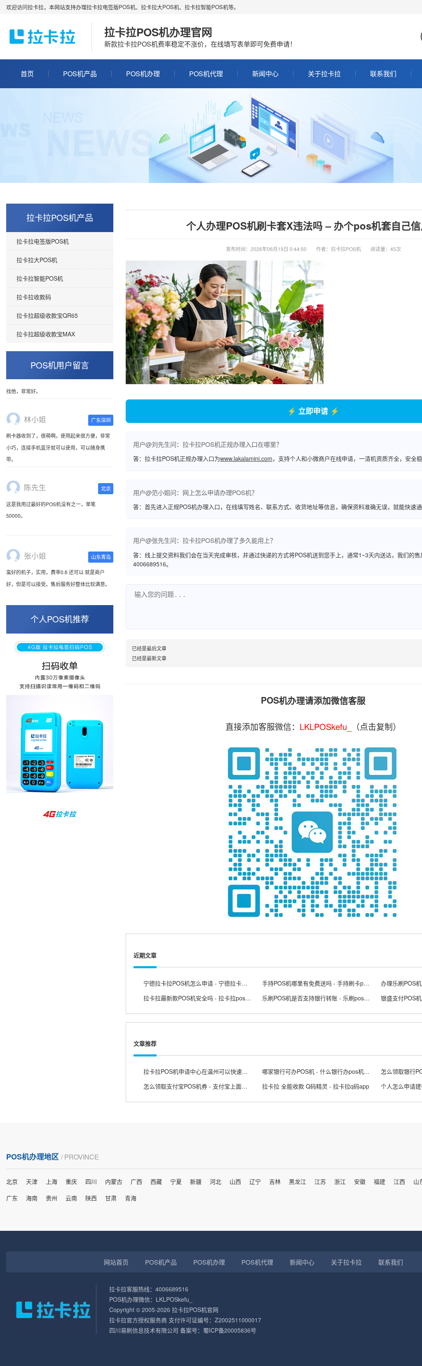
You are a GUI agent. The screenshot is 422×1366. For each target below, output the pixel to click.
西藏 (156, 1181)
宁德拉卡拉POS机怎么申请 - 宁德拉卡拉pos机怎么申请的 (217, 983)
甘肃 (111, 1198)
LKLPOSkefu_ (326, 726)
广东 (12, 1198)
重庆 (71, 1181)
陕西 (91, 1198)
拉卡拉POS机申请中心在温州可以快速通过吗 (201, 1071)
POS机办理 (143, 73)
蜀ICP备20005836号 (229, 1330)
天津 (32, 1181)
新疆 (196, 1181)
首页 (27, 73)
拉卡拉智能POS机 (39, 278)
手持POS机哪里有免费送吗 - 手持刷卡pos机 (318, 983)
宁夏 (176, 1181)
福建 (379, 1181)
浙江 (340, 1181)
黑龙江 (297, 1181)
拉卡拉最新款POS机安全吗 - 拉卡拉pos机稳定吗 (205, 998)
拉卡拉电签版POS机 (42, 241)
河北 (215, 1181)
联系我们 (383, 73)
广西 (136, 1181)
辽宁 (255, 1181)
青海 (130, 1198)
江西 (399, 1181)
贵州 (51, 1198)
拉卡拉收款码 (33, 297)
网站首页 (116, 1262)
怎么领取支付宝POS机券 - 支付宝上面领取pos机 (205, 1086)
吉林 (275, 1181)
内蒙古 (113, 1181)
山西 (235, 1181)
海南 (32, 1198)
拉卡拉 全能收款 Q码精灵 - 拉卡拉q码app (315, 1086)
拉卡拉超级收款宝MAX (45, 334)
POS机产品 (80, 73)
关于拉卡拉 (324, 73)
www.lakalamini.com (246, 458)
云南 (71, 1198)
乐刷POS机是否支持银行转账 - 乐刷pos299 (318, 998)
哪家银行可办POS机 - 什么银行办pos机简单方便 (324, 1071)
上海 (51, 1181)
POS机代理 (206, 73)
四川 (91, 1181)
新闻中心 (265, 73)
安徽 (360, 1181)
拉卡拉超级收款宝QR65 (47, 315)
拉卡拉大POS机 (36, 260)
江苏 (320, 1181)
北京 (12, 1181)
